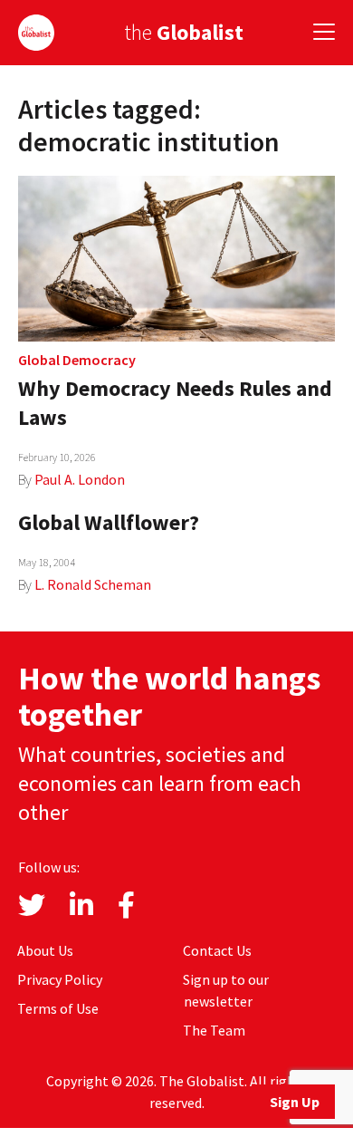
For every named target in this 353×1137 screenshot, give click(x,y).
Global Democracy (77, 360)
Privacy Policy (59, 979)
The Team (214, 1030)
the (183, 32)
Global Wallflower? (108, 522)
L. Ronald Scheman (92, 584)
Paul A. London (79, 479)
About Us (45, 950)
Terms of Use (58, 1008)
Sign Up (295, 1102)
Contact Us (217, 950)
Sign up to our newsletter (226, 990)
